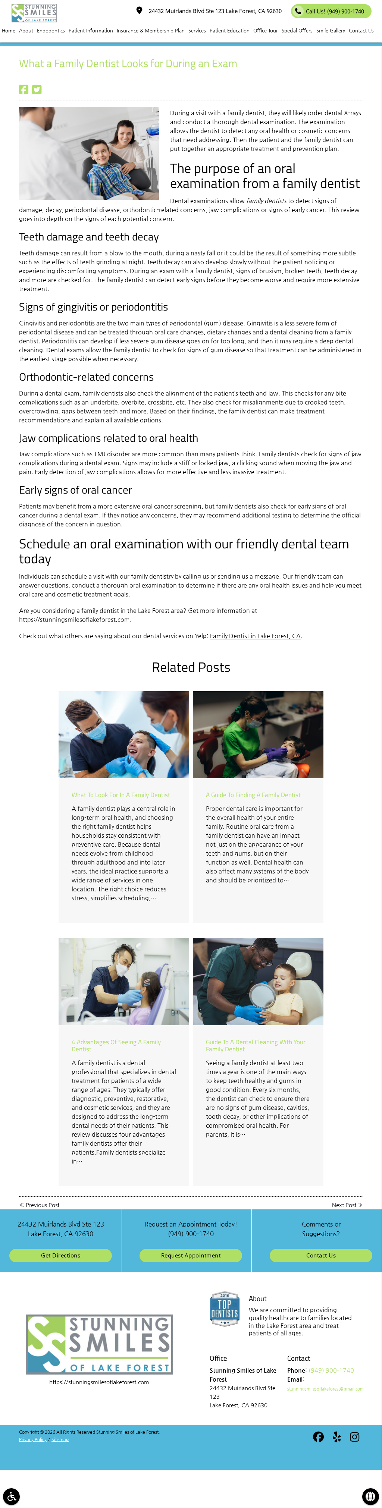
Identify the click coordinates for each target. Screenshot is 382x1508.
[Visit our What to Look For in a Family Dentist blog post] (124, 734)
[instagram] (354, 1438)
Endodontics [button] (51, 30)
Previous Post (42, 1205)
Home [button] (8, 30)
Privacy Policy (33, 1439)
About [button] (26, 30)
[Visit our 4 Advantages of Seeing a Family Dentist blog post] (124, 981)
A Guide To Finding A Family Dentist (253, 795)
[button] (11, 1496)
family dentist (246, 112)
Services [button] (197, 30)
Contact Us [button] (361, 30)
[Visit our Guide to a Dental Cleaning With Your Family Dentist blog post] (258, 981)
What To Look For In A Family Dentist (121, 795)
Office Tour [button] (265, 30)
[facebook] (318, 1438)
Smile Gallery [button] (330, 30)
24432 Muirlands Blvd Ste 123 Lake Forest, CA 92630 (214, 11)
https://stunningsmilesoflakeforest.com (74, 619)
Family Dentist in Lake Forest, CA (255, 635)
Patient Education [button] (230, 30)
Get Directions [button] (60, 1255)
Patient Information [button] (91, 30)
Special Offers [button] (297, 30)
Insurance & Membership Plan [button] (151, 30)
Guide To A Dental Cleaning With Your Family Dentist (256, 1045)
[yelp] (337, 1438)
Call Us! (335, 11)
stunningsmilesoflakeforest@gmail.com (325, 1388)
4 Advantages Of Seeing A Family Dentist (116, 1045)
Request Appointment (191, 1255)
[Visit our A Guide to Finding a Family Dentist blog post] (258, 734)
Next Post (344, 1205)
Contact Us (321, 1255)
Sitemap (60, 1439)
